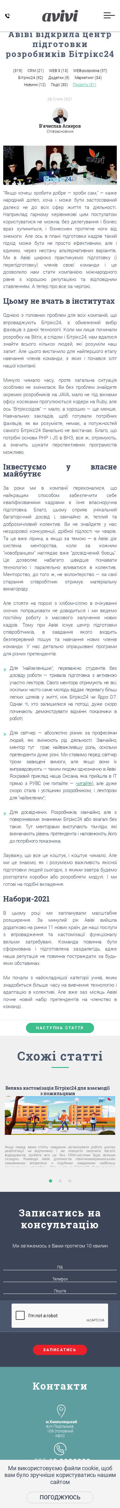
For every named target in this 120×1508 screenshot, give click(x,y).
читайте (84, 783)
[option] (60, 1136)
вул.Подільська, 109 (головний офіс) (61, 1429)
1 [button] (50, 1181)
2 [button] (60, 1181)
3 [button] (69, 1181)
